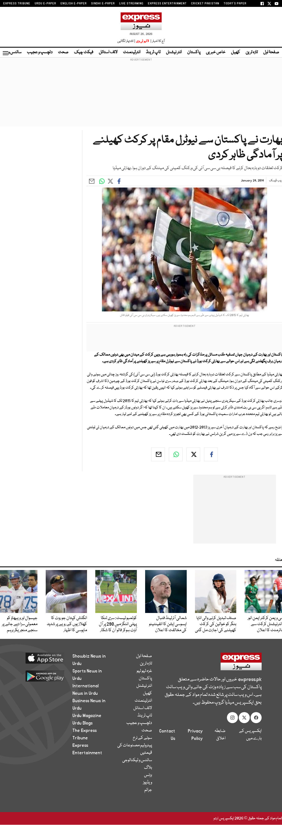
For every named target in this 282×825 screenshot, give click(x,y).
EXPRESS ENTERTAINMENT (167, 3)
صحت (63, 52)
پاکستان (193, 52)
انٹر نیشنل (174, 52)
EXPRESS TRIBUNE (16, 3)
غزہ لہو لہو (144, 671)
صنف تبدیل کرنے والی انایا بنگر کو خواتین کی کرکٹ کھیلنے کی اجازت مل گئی (215, 624)
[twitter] (193, 454)
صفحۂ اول (271, 52)
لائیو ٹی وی (142, 41)
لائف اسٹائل (108, 52)
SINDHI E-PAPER (103, 3)
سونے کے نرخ (142, 738)
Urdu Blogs (82, 723)
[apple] (42, 658)
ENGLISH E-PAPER (74, 3)
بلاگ (148, 767)
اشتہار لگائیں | (126, 41)
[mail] (158, 454)
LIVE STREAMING (131, 3)
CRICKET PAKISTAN (205, 3)
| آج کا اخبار (157, 41)
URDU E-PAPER (45, 3)
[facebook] (211, 454)
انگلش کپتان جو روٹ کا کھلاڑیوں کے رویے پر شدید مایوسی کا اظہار (67, 624)
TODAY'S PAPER (235, 3)
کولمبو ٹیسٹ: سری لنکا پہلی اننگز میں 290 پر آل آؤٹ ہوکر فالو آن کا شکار (118, 624)
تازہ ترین (252, 52)
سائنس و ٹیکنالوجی (137, 760)
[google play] (42, 676)
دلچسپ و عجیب (40, 52)
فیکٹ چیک (83, 52)
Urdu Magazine (86, 715)
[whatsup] (176, 454)
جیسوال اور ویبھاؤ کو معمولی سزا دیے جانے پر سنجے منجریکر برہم (19, 624)
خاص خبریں (216, 52)
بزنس (148, 775)
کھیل (235, 52)
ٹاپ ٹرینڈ (153, 52)
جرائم (148, 790)
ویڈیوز (147, 782)
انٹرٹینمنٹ (131, 52)
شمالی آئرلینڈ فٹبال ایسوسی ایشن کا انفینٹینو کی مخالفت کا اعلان (168, 624)
